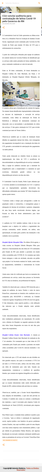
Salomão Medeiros (12, 3)
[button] (3, 27)
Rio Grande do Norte (10, 440)
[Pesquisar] (39, 3)
